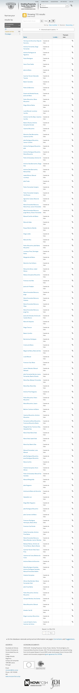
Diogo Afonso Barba (29, 105)
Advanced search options (48, 29)
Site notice (64, 1)
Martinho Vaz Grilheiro (29, 263)
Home (36, 1)
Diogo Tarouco (27, 327)
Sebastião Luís (27, 497)
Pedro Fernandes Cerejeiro (31, 187)
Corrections (44, 1)
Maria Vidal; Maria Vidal (30, 433)
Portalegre (8, 34)
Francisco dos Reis (28, 280)
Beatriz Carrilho (27, 333)
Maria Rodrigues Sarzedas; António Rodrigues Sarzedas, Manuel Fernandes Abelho (31, 569)
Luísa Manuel (27, 357)
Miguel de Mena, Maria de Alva (32, 351)
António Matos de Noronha (31, 561)
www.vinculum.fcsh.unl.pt (13, 676)
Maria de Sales (27, 222)
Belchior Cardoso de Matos (31, 409)
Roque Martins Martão (29, 228)
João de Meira (27, 70)
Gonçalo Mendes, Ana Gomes (31, 598)
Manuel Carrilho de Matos (30, 216)
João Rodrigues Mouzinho (30, 509)
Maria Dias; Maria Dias (29, 386)
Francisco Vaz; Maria (29, 362)
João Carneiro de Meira (29, 514)
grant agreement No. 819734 (53, 654)
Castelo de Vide (9, 31)
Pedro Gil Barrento (28, 87)
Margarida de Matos (29, 257)
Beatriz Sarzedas (28, 82)
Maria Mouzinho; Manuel (30, 604)
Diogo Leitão (27, 234)
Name (25, 37)
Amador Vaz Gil (27, 610)
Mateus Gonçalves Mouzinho (31, 275)
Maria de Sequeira (28, 321)
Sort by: (46, 25)
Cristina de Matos (28, 345)
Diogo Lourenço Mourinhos (31, 616)
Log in (71, 1)
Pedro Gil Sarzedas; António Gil (32, 158)
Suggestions (54, 1)
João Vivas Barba (28, 587)
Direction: (62, 25)
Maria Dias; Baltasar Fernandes (32, 380)
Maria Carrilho (27, 462)
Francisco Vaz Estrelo (29, 526)
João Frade (26, 181)
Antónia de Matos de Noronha (32, 491)
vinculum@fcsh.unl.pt (12, 670)
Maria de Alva (27, 240)
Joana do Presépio (28, 286)
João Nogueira (27, 485)
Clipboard (71, 5)
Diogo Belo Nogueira (29, 503)
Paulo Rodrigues (28, 58)
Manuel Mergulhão (28, 479)
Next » (51, 633)
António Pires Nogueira (30, 392)
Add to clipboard (73, 41)
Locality (55, 37)
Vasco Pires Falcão (28, 64)
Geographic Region (9, 25)
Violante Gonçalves (28, 575)
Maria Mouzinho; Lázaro (30, 403)
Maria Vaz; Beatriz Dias (29, 444)
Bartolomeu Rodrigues (29, 339)
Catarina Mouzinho (28, 128)
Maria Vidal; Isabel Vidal (30, 438)
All (5, 29)
